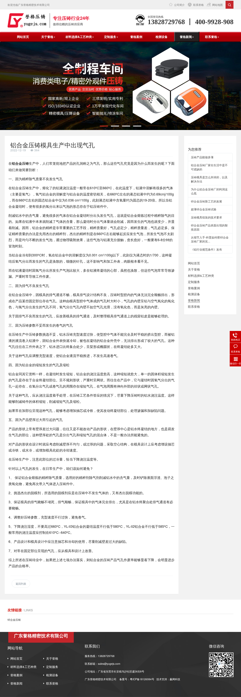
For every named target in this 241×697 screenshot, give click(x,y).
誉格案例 (136, 37)
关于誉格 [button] (47, 37)
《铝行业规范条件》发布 (206, 249)
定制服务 (194, 282)
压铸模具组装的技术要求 (206, 217)
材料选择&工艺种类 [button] (79, 37)
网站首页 (23, 37)
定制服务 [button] (110, 37)
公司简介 (179, 5)
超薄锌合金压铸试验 (203, 209)
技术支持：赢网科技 (168, 679)
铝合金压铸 (20, 163)
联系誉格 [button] (211, 37)
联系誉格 (198, 5)
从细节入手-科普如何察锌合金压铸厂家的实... (210, 239)
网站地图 (217, 5)
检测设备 (162, 37)
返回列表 (21, 583)
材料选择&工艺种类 (201, 275)
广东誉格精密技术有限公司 (100, 679)
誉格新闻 (194, 300)
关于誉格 (194, 269)
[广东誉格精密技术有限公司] (27, 20)
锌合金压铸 (14, 620)
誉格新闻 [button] (186, 37)
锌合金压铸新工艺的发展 (206, 201)
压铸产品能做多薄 (202, 157)
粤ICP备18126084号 (142, 679)
